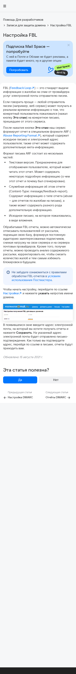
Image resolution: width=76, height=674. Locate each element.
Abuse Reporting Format (20, 135)
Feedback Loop (20, 88)
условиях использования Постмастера (36, 278)
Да (20, 380)
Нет (55, 380)
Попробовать (18, 70)
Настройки (11, 293)
